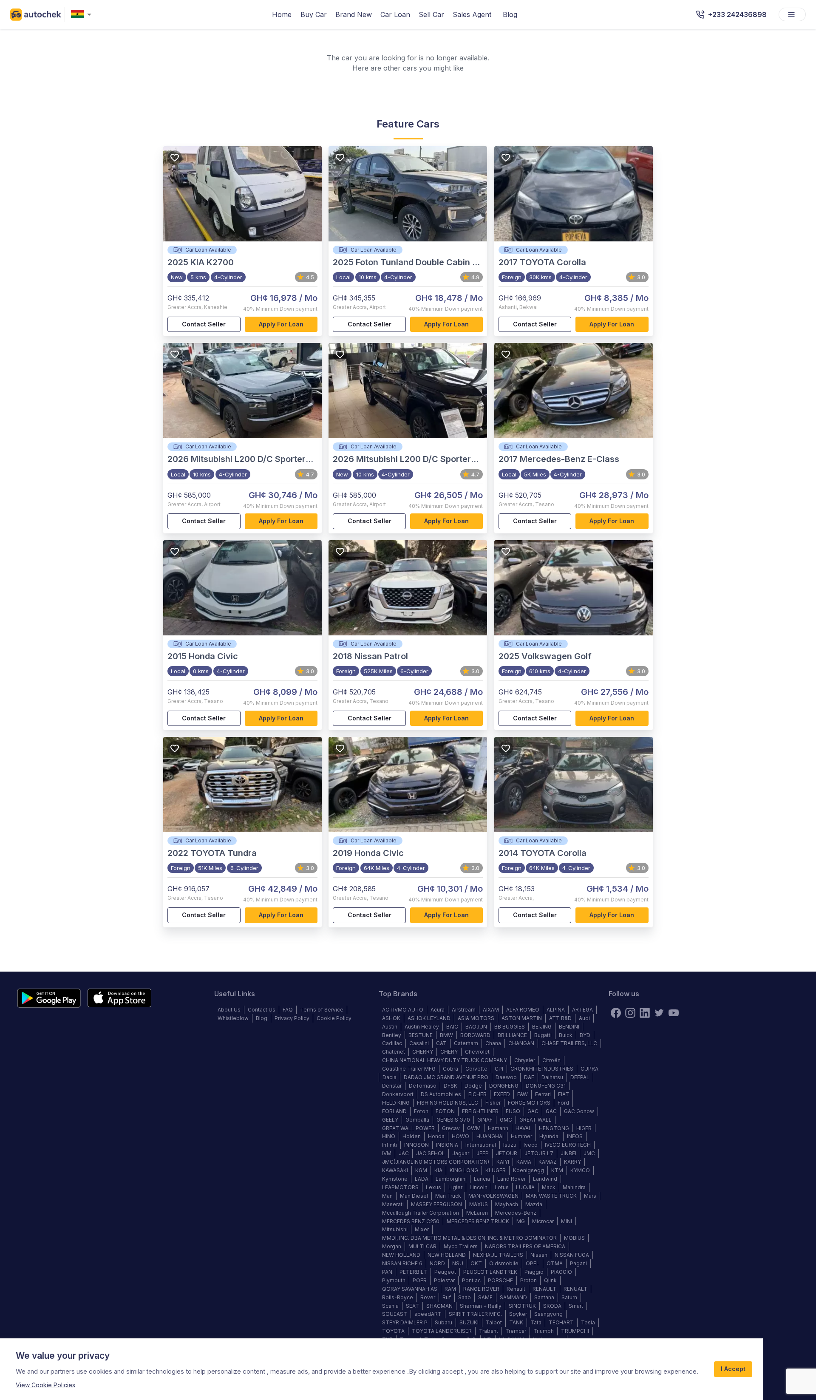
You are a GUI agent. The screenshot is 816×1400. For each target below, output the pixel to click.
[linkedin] (645, 1013)
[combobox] (82, 14)
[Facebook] (616, 1013)
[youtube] (673, 1013)
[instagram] (630, 1013)
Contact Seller (204, 324)
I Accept (733, 1368)
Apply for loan (281, 324)
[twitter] (659, 1013)
